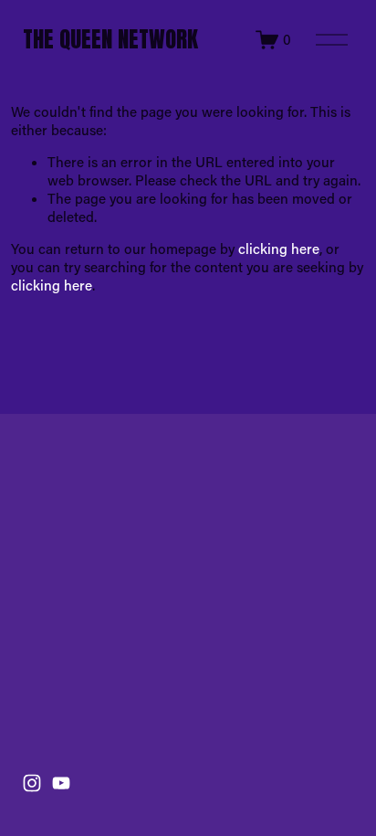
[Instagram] (32, 783)
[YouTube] (61, 783)
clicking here (278, 248)
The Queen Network (110, 39)
